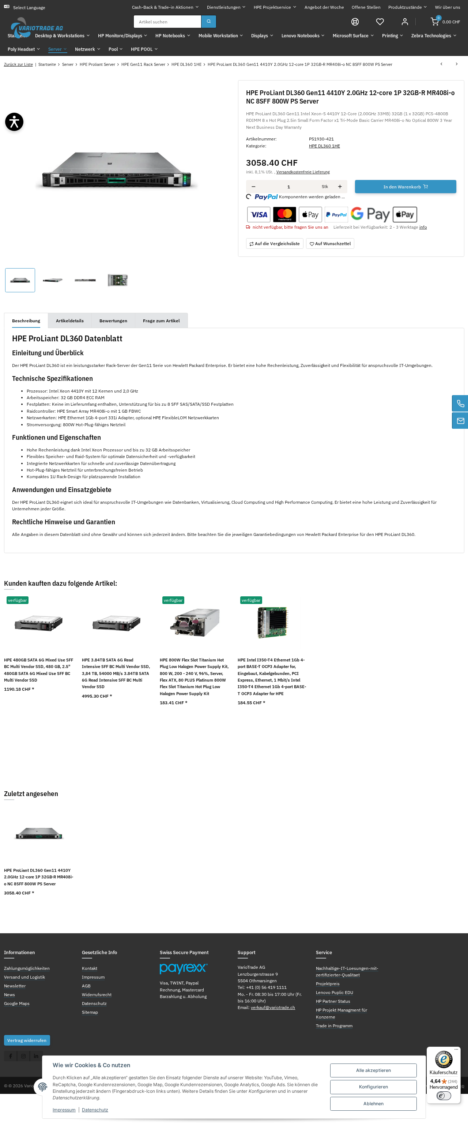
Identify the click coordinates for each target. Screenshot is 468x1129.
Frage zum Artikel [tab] (161, 320)
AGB (86, 986)
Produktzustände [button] (405, 7)
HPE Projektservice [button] (272, 7)
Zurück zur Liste (18, 64)
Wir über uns (447, 7)
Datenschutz (95, 1110)
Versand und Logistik (24, 977)
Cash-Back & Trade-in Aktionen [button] (162, 7)
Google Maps (17, 1003)
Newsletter (15, 986)
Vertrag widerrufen (26, 1040)
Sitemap (90, 1012)
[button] (380, 21)
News (9, 994)
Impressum (64, 1110)
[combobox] (167, 21)
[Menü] (456, 1051)
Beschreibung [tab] (26, 320)
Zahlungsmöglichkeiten (27, 968)
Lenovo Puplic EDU (334, 992)
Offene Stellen (366, 7)
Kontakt (89, 968)
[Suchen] (208, 21)
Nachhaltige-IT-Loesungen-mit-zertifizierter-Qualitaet (347, 971)
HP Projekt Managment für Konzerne (341, 1013)
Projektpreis (328, 983)
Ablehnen (373, 1103)
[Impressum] (355, 21)
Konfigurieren (373, 1086)
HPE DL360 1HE (324, 146)
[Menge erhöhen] (340, 186)
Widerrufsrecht (97, 994)
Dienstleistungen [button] (224, 7)
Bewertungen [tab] (113, 320)
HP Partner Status (333, 1001)
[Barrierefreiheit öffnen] (14, 122)
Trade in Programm (334, 1025)
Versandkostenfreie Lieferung (303, 172)
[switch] (444, 1095)
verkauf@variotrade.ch (273, 1007)
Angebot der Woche (324, 7)
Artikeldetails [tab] (70, 320)
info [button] (423, 227)
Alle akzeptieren (373, 1070)
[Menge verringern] (253, 186)
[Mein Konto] (405, 21)
